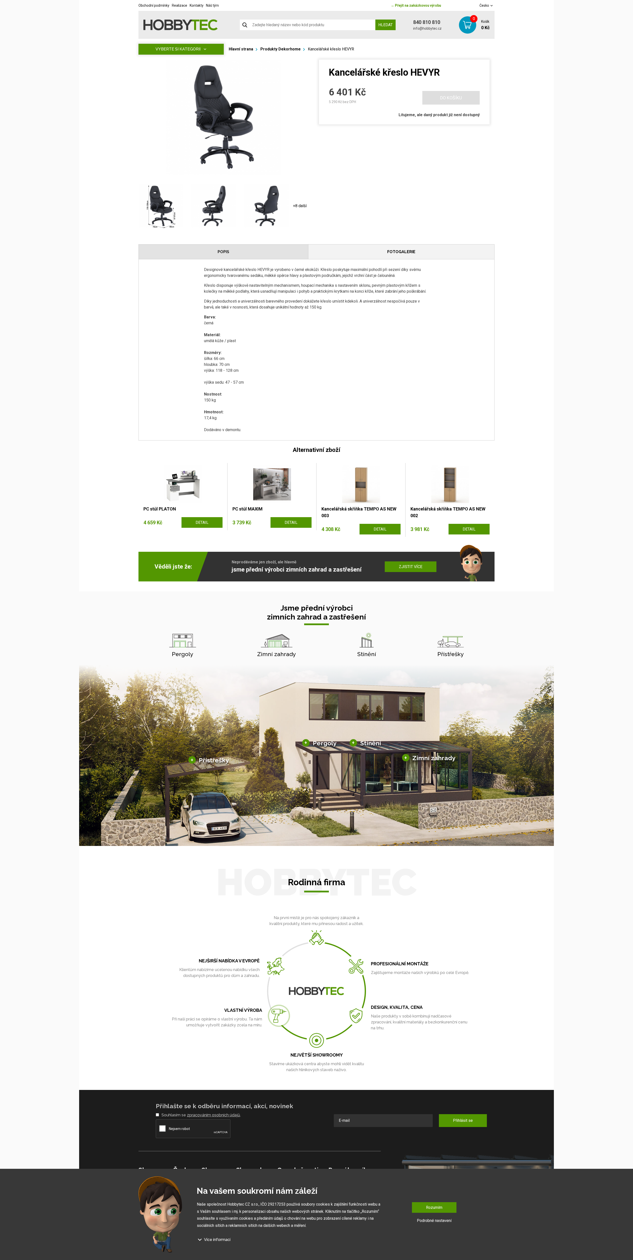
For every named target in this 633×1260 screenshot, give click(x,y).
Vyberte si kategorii (178, 49)
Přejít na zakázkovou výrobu (416, 5)
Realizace (179, 5)
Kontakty (196, 5)
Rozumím (434, 1207)
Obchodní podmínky (153, 5)
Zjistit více (410, 566)
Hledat (385, 24)
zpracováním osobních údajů (213, 1115)
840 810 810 (426, 22)
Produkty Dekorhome (280, 49)
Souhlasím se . (201, 1115)
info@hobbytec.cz (427, 28)
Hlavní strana (241, 49)
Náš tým (212, 5)
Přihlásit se (463, 1120)
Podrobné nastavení (434, 1220)
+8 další (300, 205)
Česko (484, 5)
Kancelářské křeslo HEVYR (331, 49)
